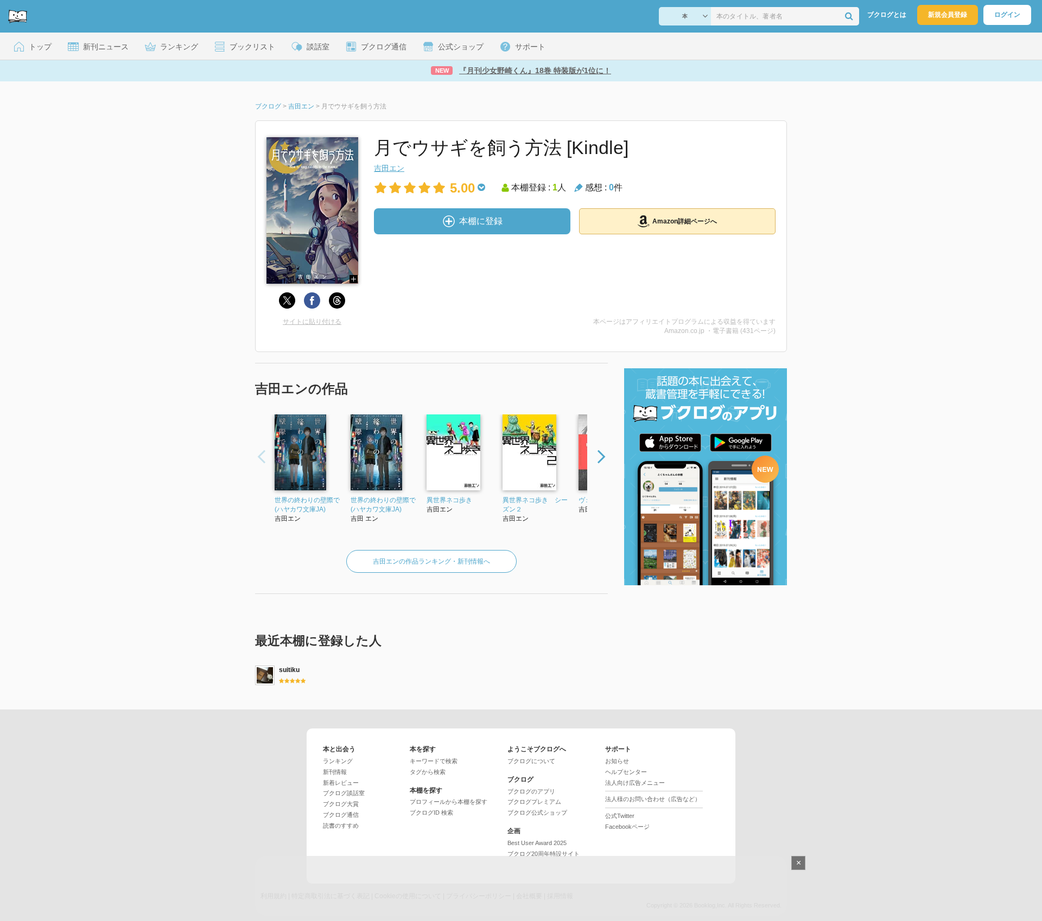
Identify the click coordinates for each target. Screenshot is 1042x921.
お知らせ (617, 761)
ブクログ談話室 (344, 793)
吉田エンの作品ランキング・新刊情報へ (431, 561)
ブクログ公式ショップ (537, 812)
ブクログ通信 (341, 814)
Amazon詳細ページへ (684, 221)
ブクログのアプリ (531, 791)
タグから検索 (428, 772)
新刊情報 (335, 772)
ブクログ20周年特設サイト (543, 853)
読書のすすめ (341, 825)
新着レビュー (341, 782)
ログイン (1007, 14)
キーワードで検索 (434, 761)
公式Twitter (619, 816)
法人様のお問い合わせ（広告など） (653, 799)
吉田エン (389, 168)
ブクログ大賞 (341, 804)
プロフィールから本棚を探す (448, 801)
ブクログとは (886, 14)
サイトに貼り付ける (312, 321)
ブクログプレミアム (534, 801)
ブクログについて (531, 761)
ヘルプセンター (626, 772)
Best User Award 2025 (537, 843)
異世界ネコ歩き (449, 500)
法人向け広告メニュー (635, 782)
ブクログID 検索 (431, 812)
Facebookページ (627, 826)
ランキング (338, 761)
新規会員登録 (947, 14)
